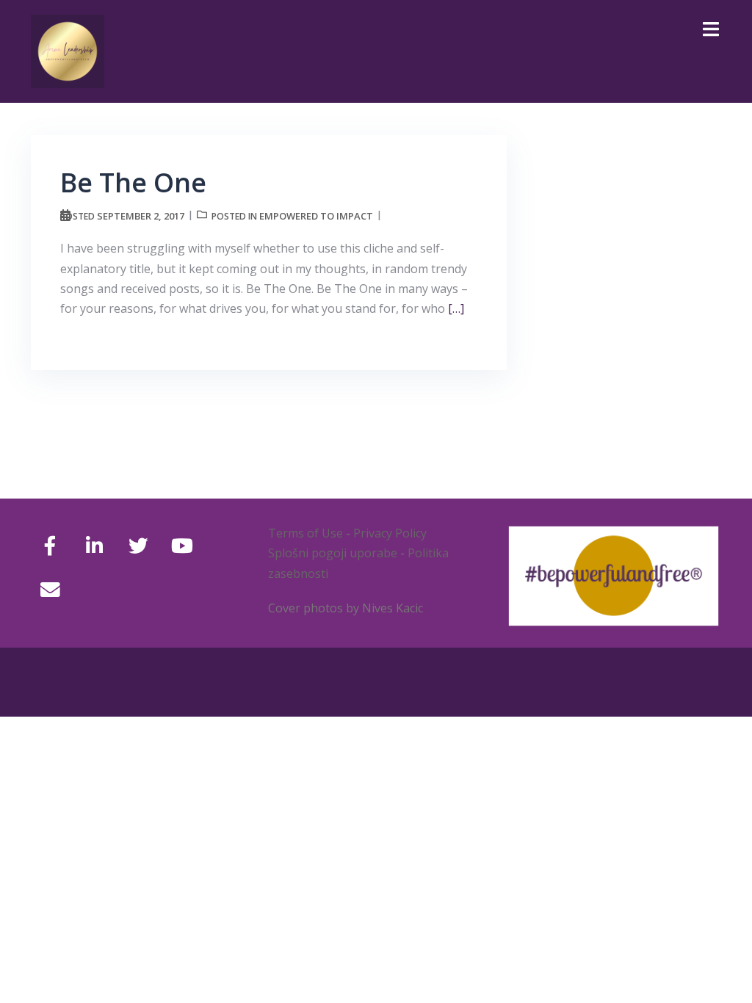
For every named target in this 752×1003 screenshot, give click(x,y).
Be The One (133, 182)
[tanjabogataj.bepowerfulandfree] (67, 50)
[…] (454, 308)
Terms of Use (305, 533)
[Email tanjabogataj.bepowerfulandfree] (50, 590)
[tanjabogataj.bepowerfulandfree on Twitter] (138, 546)
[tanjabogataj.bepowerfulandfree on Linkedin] (94, 546)
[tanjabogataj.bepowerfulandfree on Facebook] (50, 546)
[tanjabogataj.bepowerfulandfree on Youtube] (181, 546)
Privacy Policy (390, 533)
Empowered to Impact (316, 215)
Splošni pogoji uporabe (332, 553)
